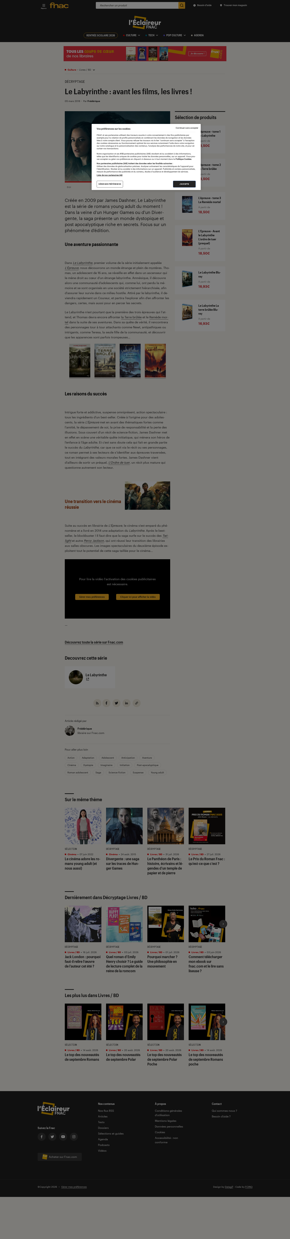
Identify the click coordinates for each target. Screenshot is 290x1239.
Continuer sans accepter (187, 128)
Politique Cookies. (183, 159)
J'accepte (184, 184)
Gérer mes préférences (110, 184)
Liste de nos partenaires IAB (110, 175)
